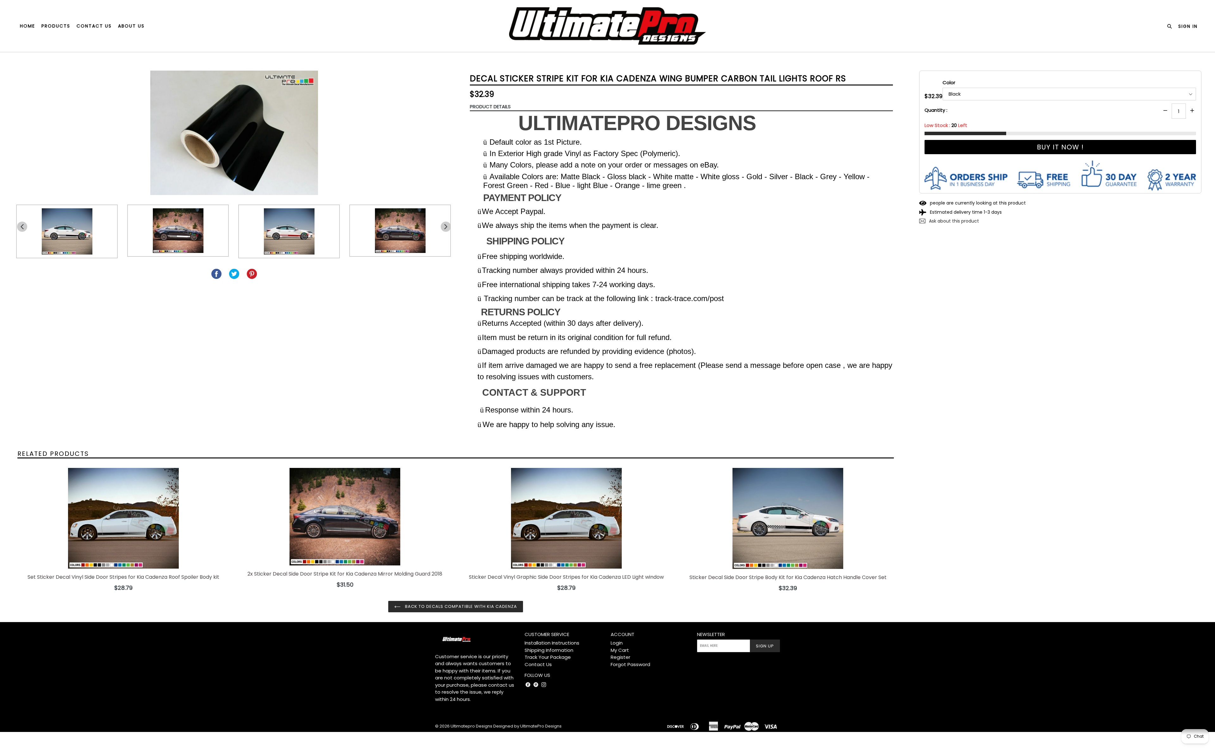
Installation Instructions (552, 643)
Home (27, 26)
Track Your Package (548, 657)
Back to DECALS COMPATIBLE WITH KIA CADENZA (460, 606)
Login (617, 643)
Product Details (490, 106)
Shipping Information (549, 650)
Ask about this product (953, 221)
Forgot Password (630, 664)
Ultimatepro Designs (471, 726)
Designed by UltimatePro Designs (527, 726)
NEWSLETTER (711, 634)
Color (949, 82)
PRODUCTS (55, 26)
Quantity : (936, 110)
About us (131, 26)
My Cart (620, 650)
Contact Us (538, 664)
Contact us (94, 26)
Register (620, 657)
